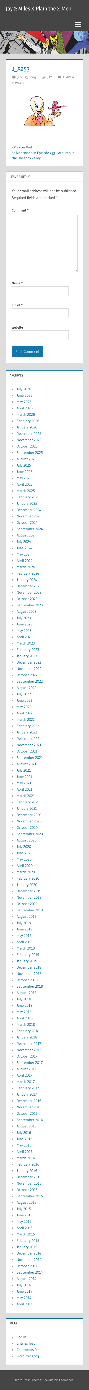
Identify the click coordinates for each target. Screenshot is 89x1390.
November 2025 (29, 440)
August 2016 (27, 1126)
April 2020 (25, 865)
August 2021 (26, 764)
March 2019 (26, 948)
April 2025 (25, 484)
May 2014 (24, 1297)
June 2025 (24, 471)
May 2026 (24, 401)
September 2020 (30, 834)
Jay (49, 77)
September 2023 (30, 605)
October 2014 (27, 1266)
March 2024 (26, 567)
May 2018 (24, 1011)
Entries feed (26, 1343)
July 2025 (24, 465)
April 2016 (25, 1151)
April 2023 (24, 637)
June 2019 (24, 929)
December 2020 (29, 814)
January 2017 (27, 1094)
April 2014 (25, 1304)
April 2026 (25, 408)
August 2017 (26, 1069)
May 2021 (24, 783)
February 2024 (28, 573)
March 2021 (26, 795)
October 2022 (27, 675)
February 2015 (28, 1240)
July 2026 (24, 389)
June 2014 (24, 1291)
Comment (20, 210)
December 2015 (29, 1177)
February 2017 (28, 1088)
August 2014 (27, 1278)
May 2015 (24, 1221)
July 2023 (24, 617)
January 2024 (27, 579)
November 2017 (29, 1050)
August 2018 (27, 992)
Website (17, 327)
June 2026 (24, 395)
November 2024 (29, 516)
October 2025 (27, 446)
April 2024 (25, 560)
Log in (21, 1337)
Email (17, 305)
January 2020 (27, 884)
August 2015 (27, 1202)
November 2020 (29, 821)
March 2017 (26, 1081)
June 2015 (24, 1215)
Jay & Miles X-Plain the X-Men (38, 8)
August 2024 (27, 535)
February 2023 (28, 649)
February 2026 (28, 420)
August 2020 (27, 840)
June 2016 (24, 1139)
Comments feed (29, 1349)
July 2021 (24, 770)
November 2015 (29, 1183)
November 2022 (29, 668)
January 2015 (27, 1247)
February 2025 (28, 497)
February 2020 (28, 878)
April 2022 (24, 713)
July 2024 (24, 541)
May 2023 (24, 630)
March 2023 (26, 643)
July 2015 (24, 1208)
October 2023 (27, 598)
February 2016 (28, 1164)
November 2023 (29, 592)
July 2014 (24, 1285)
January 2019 (27, 961)
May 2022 (24, 706)
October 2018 (27, 980)
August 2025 (27, 459)
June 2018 (24, 1005)
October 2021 (27, 751)
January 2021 (27, 808)
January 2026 (27, 427)
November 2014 (29, 1259)
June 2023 (24, 624)
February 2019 (28, 954)
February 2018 (28, 1030)
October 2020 (27, 827)
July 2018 (24, 999)
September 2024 (30, 528)
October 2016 (27, 1113)
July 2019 (24, 922)
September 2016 (30, 1119)
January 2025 (27, 503)
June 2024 (24, 548)
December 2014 (29, 1253)
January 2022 (27, 732)
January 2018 (27, 1037)
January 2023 (27, 656)
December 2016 (29, 1100)
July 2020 (24, 846)
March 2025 (26, 490)
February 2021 (28, 802)
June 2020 (24, 853)
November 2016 (29, 1107)
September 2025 (30, 452)
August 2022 (26, 687)
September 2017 (30, 1062)
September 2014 (30, 1272)
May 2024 (24, 554)
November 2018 (29, 973)
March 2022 (26, 719)
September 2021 (30, 757)
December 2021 (29, 738)
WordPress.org (28, 1356)
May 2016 (24, 1145)
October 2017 (27, 1056)
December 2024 (29, 509)
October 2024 (27, 522)
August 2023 (26, 611)
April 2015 (25, 1227)
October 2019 (27, 903)
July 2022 (24, 694)
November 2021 (29, 745)
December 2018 (29, 967)
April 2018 (25, 1018)
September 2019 (30, 910)
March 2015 (26, 1234)
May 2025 (24, 478)
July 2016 (24, 1132)
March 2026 (26, 414)
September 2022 (30, 681)
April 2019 (25, 942)
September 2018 (30, 986)
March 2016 (26, 1158)
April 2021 (24, 789)
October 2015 (27, 1189)
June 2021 (24, 776)
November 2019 (29, 897)
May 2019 (24, 935)
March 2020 (26, 872)
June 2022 (24, 700)
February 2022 (28, 725)
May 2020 (24, 859)
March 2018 (26, 1024)
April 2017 (24, 1075)
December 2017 (29, 1043)
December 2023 (29, 586)
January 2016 (27, 1170)
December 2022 (29, 662)
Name (17, 283)
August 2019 (27, 916)
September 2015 (30, 1196)
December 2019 (29, 891)
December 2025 (29, 433)
